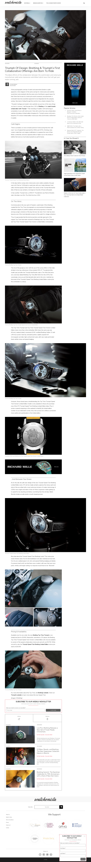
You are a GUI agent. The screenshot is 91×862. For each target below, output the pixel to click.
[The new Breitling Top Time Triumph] (33, 244)
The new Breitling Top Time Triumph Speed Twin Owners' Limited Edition (21, 324)
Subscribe (30, 807)
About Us (8, 814)
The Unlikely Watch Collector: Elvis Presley (74, 155)
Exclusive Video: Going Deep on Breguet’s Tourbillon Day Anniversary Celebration (74, 112)
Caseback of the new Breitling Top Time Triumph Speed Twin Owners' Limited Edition (24, 456)
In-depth (8, 746)
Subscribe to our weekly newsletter (33, 701)
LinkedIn (51, 854)
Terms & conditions (10, 819)
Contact (7, 827)
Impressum (8, 825)
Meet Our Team (9, 817)
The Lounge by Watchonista (53, 3)
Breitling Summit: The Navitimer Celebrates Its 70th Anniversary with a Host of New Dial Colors (48, 774)
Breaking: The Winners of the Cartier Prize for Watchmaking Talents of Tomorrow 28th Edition (75, 118)
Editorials (27, 3)
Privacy (7, 822)
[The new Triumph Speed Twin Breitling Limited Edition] (33, 159)
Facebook (40, 854)
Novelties (7, 63)
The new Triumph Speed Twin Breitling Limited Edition (17, 180)
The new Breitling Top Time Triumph (13, 265)
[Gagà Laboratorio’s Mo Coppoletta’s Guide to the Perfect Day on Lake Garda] (75, 165)
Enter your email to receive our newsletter (16, 708)
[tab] (19, 718)
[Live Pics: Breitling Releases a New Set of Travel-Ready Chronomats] (20, 734)
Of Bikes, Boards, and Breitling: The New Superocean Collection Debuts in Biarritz (48, 751)
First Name (63, 848)
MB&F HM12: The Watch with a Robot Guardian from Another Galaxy (75, 126)
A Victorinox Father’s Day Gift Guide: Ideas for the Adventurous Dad (75, 122)
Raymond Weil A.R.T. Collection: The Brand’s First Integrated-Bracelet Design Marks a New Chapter (75, 132)
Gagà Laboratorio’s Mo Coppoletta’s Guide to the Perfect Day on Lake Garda (74, 174)
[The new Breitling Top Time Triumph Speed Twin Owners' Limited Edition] (33, 304)
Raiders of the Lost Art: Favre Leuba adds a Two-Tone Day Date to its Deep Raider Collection (74, 194)
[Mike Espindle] (7, 84)
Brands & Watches (38, 3)
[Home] (14, 2)
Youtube (47, 854)
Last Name (63, 853)
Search (84, 3)
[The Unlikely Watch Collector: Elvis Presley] (75, 147)
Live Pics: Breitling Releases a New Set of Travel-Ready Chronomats (47, 730)
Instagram (44, 854)
